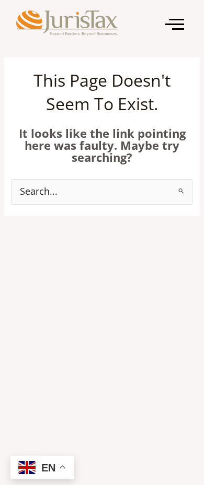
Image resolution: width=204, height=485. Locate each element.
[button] (175, 24)
